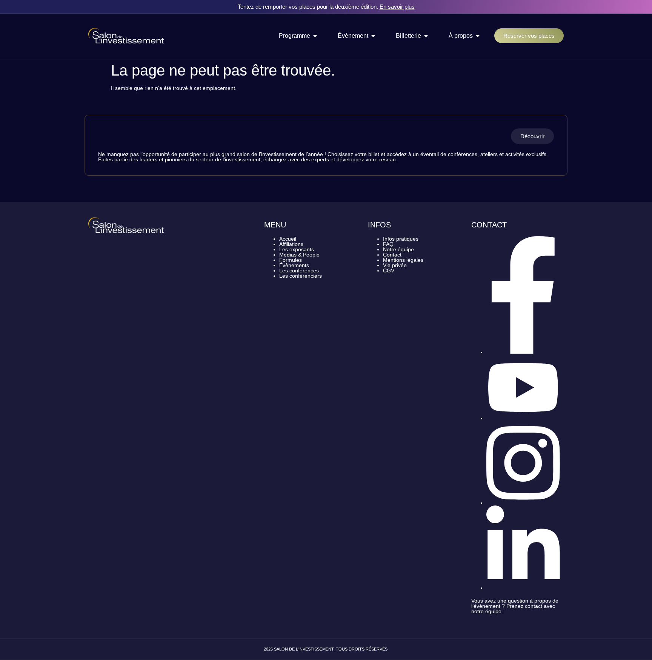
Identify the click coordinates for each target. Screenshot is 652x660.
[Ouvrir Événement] (373, 35)
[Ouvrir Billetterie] (426, 35)
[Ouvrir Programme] (315, 35)
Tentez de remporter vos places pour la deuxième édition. (326, 6)
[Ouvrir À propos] (478, 35)
